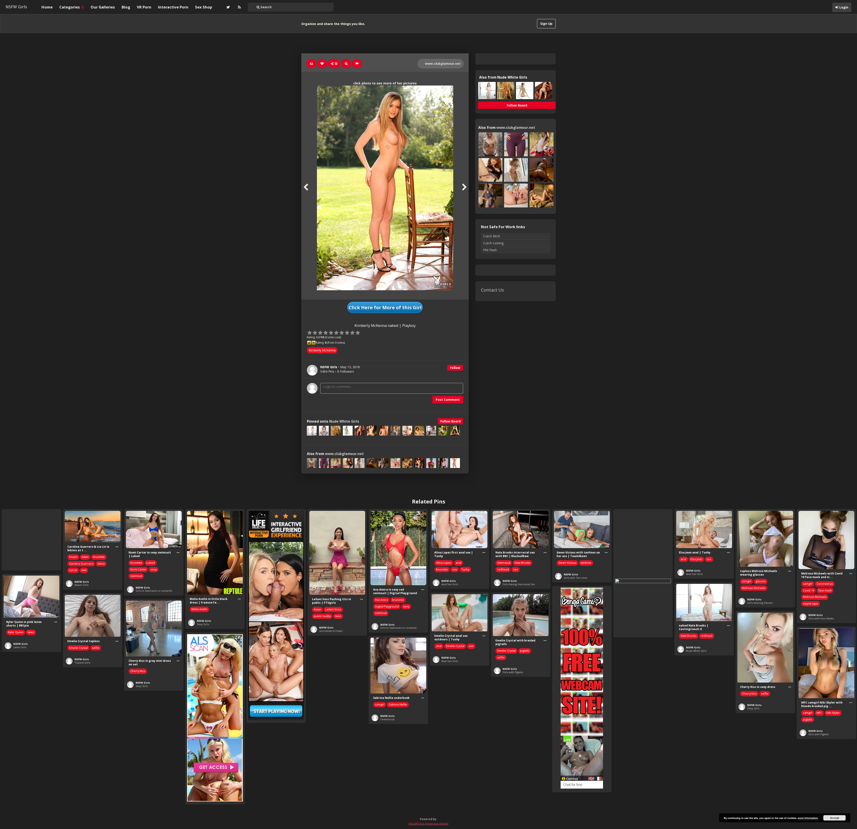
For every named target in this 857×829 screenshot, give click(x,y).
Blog (126, 7)
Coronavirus (825, 584)
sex (454, 569)
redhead (503, 569)
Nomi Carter (138, 569)
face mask (825, 590)
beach (73, 557)
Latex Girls (19, 647)
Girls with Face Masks (821, 618)
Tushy (465, 569)
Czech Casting (493, 243)
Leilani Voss (333, 609)
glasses (760, 581)
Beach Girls (81, 585)
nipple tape (810, 604)
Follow (455, 367)
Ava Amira (381, 600)
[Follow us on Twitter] (227, 7)
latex (31, 632)
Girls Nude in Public (331, 631)
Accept (834, 818)
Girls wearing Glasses (760, 602)
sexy (153, 569)
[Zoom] (346, 63)
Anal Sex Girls (449, 584)
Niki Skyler (833, 713)
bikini (85, 557)
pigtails (524, 651)
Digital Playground (387, 606)
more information (808, 818)
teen (338, 616)
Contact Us (492, 290)
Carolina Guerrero (81, 564)
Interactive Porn (173, 7)
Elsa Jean (696, 559)
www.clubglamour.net (442, 63)
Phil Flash (490, 250)
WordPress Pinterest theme (429, 823)
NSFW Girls (16, 6)
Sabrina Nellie (398, 704)
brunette (99, 557)
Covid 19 (808, 590)
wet (83, 570)
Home (47, 7)
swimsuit (136, 576)
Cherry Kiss (137, 671)
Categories (70, 7)
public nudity (322, 616)
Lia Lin (73, 570)
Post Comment (448, 399)
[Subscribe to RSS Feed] (238, 7)
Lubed (150, 563)
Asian (317, 609)
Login (843, 7)
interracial (503, 563)
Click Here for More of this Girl (385, 307)
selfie (501, 657)
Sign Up (546, 23)
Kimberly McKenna (322, 350)
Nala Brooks (522, 563)
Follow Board (450, 421)
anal (458, 563)
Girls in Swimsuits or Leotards (154, 590)
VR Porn (144, 7)
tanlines (586, 563)
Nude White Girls (344, 421)
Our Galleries (103, 7)
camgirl (746, 581)
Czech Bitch (491, 236)
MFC (819, 713)
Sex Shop (203, 7)
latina (101, 564)
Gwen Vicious (567, 563)
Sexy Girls (203, 624)
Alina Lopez (443, 563)
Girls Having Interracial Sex (519, 584)
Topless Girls (82, 662)
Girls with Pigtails (513, 672)
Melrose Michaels (753, 588)
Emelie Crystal (455, 646)
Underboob (387, 719)
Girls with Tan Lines (575, 577)
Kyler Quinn (15, 632)
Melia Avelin (199, 609)
